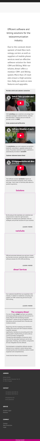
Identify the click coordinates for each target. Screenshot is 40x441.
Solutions (20, 190)
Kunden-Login (7, 410)
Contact (5, 423)
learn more (28, 227)
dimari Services (20, 269)
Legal (4, 427)
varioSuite (20, 230)
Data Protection (7, 425)
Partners (5, 412)
